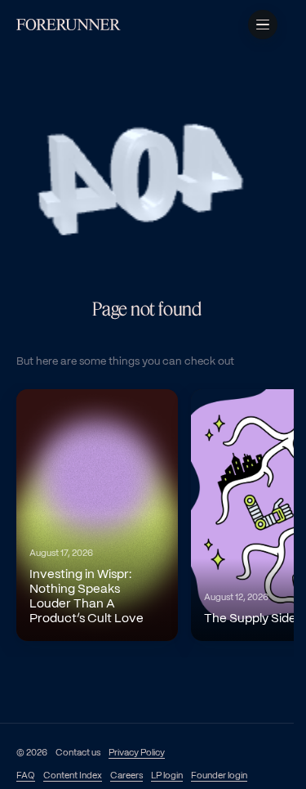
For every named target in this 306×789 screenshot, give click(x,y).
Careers (126, 775)
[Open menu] (262, 24)
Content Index (72, 776)
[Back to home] (68, 24)
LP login (167, 775)
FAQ (25, 776)
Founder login (219, 776)
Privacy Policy (137, 753)
